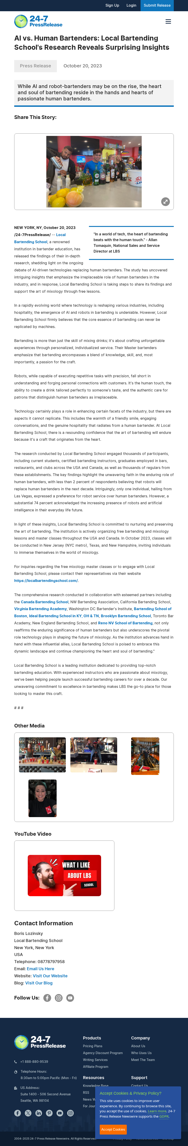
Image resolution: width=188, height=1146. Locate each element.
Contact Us (139, 1086)
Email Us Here (40, 969)
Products (92, 1038)
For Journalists (94, 1106)
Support (139, 1078)
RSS (86, 1092)
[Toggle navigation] (168, 21)
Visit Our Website (50, 976)
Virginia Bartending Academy (40, 609)
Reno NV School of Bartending (125, 623)
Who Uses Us (141, 1053)
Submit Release (157, 5)
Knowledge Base (95, 1086)
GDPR (164, 1116)
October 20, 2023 (83, 66)
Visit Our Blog (39, 983)
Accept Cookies (113, 1129)
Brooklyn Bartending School (126, 616)
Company (140, 1038)
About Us (138, 1046)
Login (131, 5)
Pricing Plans (92, 1046)
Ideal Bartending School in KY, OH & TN (64, 616)
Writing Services (95, 1060)
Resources (93, 1078)
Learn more (157, 1111)
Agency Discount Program (103, 1053)
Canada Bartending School (44, 602)
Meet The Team (143, 1060)
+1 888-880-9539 (34, 1061)
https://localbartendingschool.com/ (46, 581)
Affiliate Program (95, 1067)
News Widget (93, 1099)
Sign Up (112, 5)
